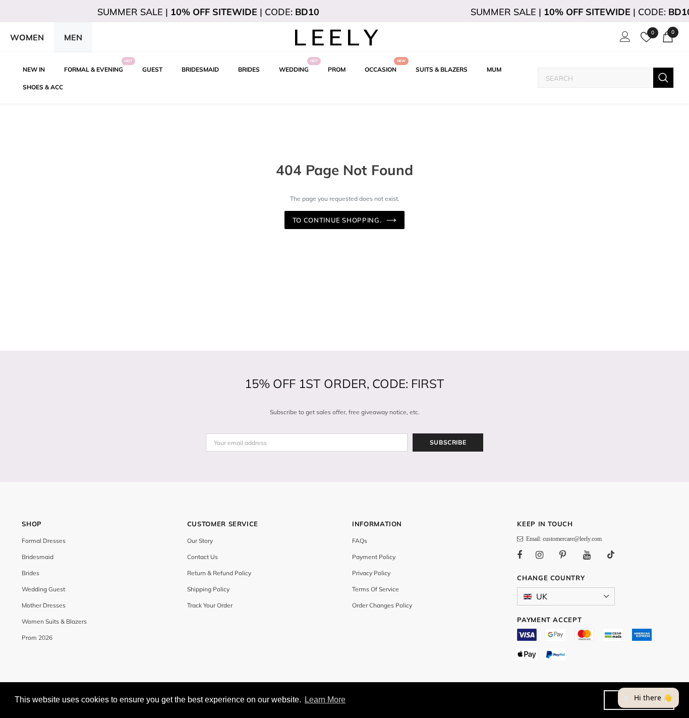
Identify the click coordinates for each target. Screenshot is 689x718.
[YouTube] (592, 554)
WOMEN (27, 37)
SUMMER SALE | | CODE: (208, 12)
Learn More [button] (325, 699)
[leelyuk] (337, 37)
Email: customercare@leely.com (562, 539)
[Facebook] (526, 554)
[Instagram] (545, 554)
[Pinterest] (568, 554)
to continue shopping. (337, 220)
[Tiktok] (616, 554)
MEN (73, 37)
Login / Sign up (623, 39)
